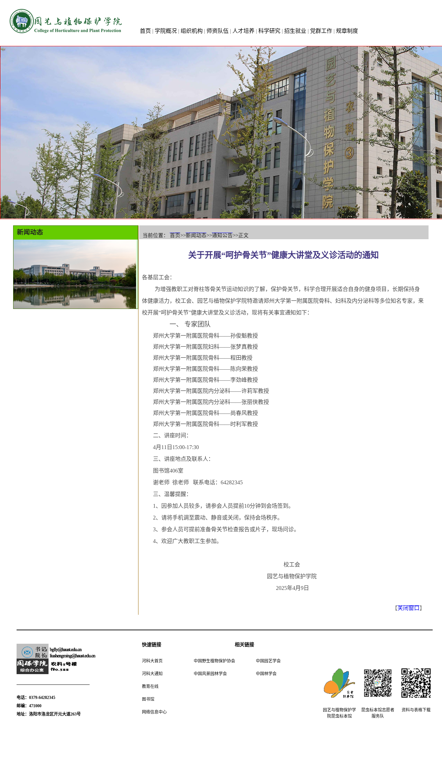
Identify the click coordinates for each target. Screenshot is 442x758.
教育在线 (150, 686)
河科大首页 (152, 660)
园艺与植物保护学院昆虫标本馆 (339, 713)
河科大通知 (152, 673)
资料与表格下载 (416, 709)
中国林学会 (266, 673)
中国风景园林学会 (210, 673)
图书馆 (148, 699)
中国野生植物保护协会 (214, 660)
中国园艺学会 (268, 660)
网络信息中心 (154, 712)
